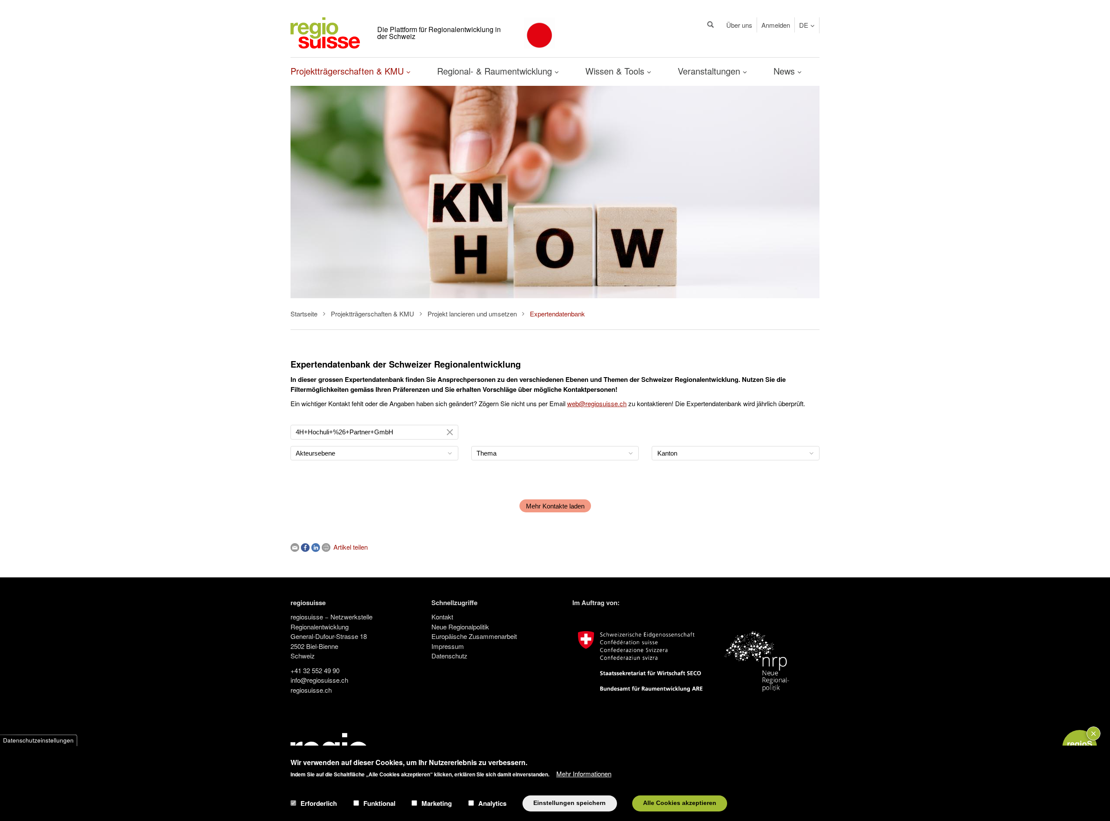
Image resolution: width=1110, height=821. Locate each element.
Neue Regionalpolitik (460, 626)
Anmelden (775, 24)
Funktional (379, 803)
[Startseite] (325, 31)
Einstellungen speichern (569, 803)
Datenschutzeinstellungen (38, 740)
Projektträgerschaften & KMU (348, 71)
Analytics (492, 803)
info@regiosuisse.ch (319, 679)
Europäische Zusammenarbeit (474, 636)
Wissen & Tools (616, 71)
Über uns (739, 24)
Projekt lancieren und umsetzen (472, 313)
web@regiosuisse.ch (597, 403)
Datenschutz (449, 655)
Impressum (447, 646)
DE (803, 24)
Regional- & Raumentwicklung (496, 71)
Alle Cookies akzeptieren (679, 803)
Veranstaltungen (710, 71)
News (785, 71)
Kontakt (442, 616)
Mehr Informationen (583, 773)
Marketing (436, 803)
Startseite (304, 313)
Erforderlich (318, 803)
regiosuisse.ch (311, 689)
